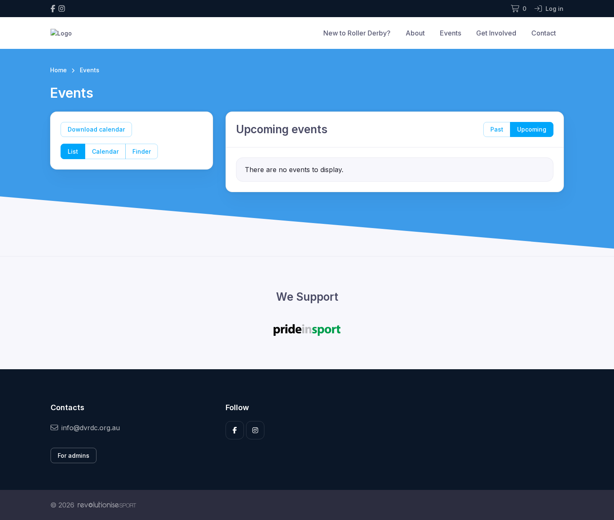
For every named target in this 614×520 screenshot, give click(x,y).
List (73, 151)
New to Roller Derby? (357, 33)
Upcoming (531, 129)
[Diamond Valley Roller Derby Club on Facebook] (53, 8)
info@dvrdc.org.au (90, 428)
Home (58, 70)
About (415, 33)
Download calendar (96, 129)
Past (496, 129)
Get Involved (496, 33)
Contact (543, 33)
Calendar (105, 151)
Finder (141, 151)
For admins (73, 455)
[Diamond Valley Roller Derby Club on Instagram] (61, 8)
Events (450, 33)
